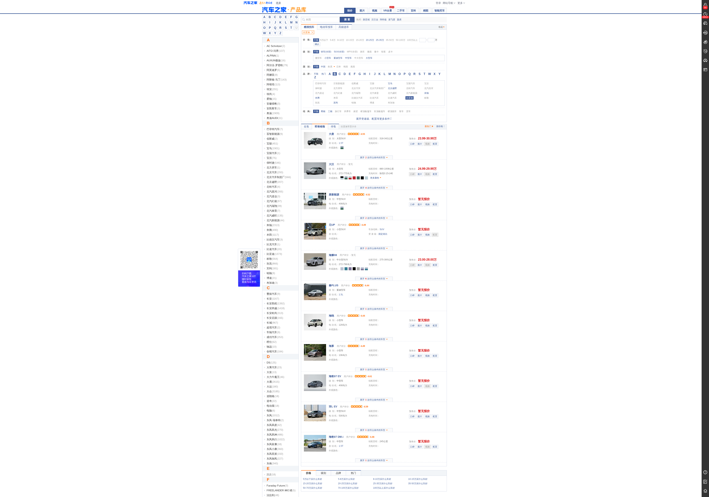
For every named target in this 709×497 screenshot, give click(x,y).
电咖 (271, 410)
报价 (349, 10)
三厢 (330, 111)
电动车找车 (326, 26)
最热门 (428, 126)
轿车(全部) (326, 51)
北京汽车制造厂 (279, 177)
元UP (332, 224)
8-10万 (340, 40)
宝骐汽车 (273, 153)
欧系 (330, 66)
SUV (382, 229)
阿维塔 (273, 84)
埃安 (272, 89)
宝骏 (272, 143)
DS (271, 362)
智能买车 (439, 10)
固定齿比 (383, 234)
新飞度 (391, 19)
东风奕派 (275, 453)
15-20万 (360, 40)
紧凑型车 (338, 58)
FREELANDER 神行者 (281, 490)
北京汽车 (275, 172)
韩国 (345, 66)
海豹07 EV (335, 376)
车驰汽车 (273, 332)
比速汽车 (274, 249)
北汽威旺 (275, 215)
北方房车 (273, 167)
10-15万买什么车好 (417, 479)
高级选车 (344, 26)
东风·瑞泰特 (275, 420)
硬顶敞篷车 (365, 111)
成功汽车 (275, 337)
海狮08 (333, 255)
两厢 (323, 111)
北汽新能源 (275, 220)
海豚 (331, 345)
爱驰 (272, 98)
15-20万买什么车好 (312, 483)
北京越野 (275, 181)
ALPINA (273, 55)
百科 (413, 10)
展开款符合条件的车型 (372, 157)
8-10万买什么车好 (382, 479)
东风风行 (276, 439)
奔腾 (272, 229)
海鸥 (331, 315)
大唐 (331, 133)
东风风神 (275, 434)
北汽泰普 (273, 210)
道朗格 (273, 396)
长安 (273, 298)
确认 (317, 44)
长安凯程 (276, 303)
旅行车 (338, 111)
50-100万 (400, 40)
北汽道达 (273, 196)
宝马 (273, 148)
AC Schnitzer (276, 46)
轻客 (383, 51)
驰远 (272, 346)
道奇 (272, 400)
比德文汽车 (275, 239)
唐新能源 (334, 194)
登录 (438, 2)
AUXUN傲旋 (276, 60)
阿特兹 (383, 19)
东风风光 (275, 429)
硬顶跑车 (392, 111)
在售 (306, 126)
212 (271, 474)
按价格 (439, 126)
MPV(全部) (352, 51)
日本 (338, 66)
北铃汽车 (273, 186)
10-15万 (350, 40)
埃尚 (271, 94)
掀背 (355, 111)
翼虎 (399, 19)
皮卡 (390, 51)
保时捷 (274, 162)
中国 (323, 66)
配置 (435, 144)
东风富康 (274, 444)
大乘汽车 (274, 367)
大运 (272, 386)
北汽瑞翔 (274, 205)
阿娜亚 (272, 74)
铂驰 (271, 273)
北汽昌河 (275, 191)
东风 (273, 415)
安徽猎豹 (273, 103)
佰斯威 (272, 138)
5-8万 (332, 40)
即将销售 (320, 126)
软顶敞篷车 (379, 111)
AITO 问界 (276, 50)
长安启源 (275, 317)
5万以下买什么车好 (312, 479)
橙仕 (272, 341)
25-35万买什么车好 (382, 483)
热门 (323, 74)
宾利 (272, 268)
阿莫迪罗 (273, 70)
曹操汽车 (273, 293)
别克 (272, 263)
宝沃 (272, 157)
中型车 (348, 58)
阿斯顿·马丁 (277, 79)
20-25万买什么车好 (347, 483)
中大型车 (358, 58)
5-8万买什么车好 (346, 479)
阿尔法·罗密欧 (277, 65)
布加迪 (272, 282)
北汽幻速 (274, 201)
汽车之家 (258, 3)
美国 (352, 66)
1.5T (341, 143)
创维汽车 (275, 351)
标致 (272, 258)
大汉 (331, 164)
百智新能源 (275, 133)
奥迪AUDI (274, 118)
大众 (273, 391)
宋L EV (333, 406)
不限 (316, 40)
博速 (272, 277)
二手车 (401, 10)
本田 (273, 234)
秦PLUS (333, 285)
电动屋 (273, 405)
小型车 (327, 58)
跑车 (362, 51)
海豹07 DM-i (336, 436)
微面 (369, 51)
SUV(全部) (339, 51)
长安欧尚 (275, 313)
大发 (272, 372)
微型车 (318, 58)
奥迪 (273, 113)
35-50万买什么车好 (417, 483)
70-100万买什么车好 (348, 488)
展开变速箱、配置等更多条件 (373, 118)
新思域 (366, 19)
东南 (272, 463)
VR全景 (387, 10)
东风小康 (275, 449)
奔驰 (273, 225)
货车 (408, 111)
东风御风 (275, 458)
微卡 (376, 51)
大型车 (369, 58)
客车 (401, 111)
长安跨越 (276, 308)
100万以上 (412, 40)
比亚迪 (274, 253)
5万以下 (324, 40)
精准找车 (309, 26)
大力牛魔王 (275, 376)
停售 (333, 126)
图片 (362, 10)
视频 (374, 10)
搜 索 (347, 19)
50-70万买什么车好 (312, 488)
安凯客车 (273, 108)
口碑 (412, 144)
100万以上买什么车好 (384, 488)
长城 (272, 322)
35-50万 (390, 40)
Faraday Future (277, 485)
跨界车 (347, 111)
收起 (441, 27)
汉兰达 (374, 19)
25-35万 (380, 40)
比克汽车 (273, 244)
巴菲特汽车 (275, 129)
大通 (273, 381)
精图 (425, 10)
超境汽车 (273, 327)
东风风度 (274, 424)
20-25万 (370, 40)
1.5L (341, 294)
